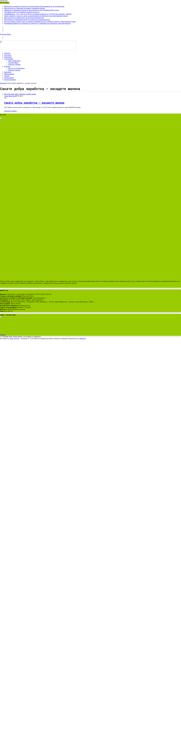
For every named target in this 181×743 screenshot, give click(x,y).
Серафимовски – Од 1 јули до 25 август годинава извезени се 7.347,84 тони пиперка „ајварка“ (38, 14)
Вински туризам (14, 70)
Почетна (7, 53)
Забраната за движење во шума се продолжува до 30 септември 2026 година (31, 10)
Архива (2, 335)
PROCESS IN (15, 338)
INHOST (83, 338)
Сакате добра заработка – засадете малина (34, 102)
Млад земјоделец (14, 61)
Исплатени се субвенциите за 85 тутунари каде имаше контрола (27, 19)
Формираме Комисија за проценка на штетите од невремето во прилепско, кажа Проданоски (37, 23)
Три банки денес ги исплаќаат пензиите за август (22, 12)
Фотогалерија (9, 78)
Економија (8, 57)
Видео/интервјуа (10, 79)
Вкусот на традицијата (16, 68)
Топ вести (7, 55)
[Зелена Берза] (5, 34)
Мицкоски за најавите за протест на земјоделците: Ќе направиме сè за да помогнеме (34, 6)
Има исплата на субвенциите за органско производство (24, 18)
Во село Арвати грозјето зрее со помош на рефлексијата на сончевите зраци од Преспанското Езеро (40, 21)
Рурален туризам (14, 64)
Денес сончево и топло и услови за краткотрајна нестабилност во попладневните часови (36, 16)
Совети (6, 76)
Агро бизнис (8, 59)
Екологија (7, 72)
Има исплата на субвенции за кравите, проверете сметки (24, 8)
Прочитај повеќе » (10, 111)
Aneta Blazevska (9, 96)
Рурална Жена (13, 62)
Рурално (7, 66)
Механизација (9, 74)
